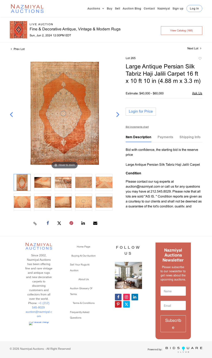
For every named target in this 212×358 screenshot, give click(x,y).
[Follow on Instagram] (126, 297)
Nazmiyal (163, 8)
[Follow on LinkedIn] (134, 297)
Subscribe (173, 323)
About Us (83, 279)
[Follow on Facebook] (118, 297)
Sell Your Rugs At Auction (79, 268)
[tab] (138, 138)
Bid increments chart (137, 127)
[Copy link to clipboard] (35, 223)
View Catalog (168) (181, 31)
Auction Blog (132, 8)
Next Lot (193, 48)
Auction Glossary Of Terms (81, 291)
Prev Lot (19, 49)
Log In (194, 8)
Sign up (177, 8)
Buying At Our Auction (83, 256)
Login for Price (141, 111)
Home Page (83, 247)
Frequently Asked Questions (79, 315)
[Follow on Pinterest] (118, 304)
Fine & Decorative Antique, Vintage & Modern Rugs (75, 29)
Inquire (197, 93)
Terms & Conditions (84, 303)
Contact (149, 8)
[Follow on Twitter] (126, 304)
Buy (109, 8)
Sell (117, 8)
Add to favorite (199, 59)
